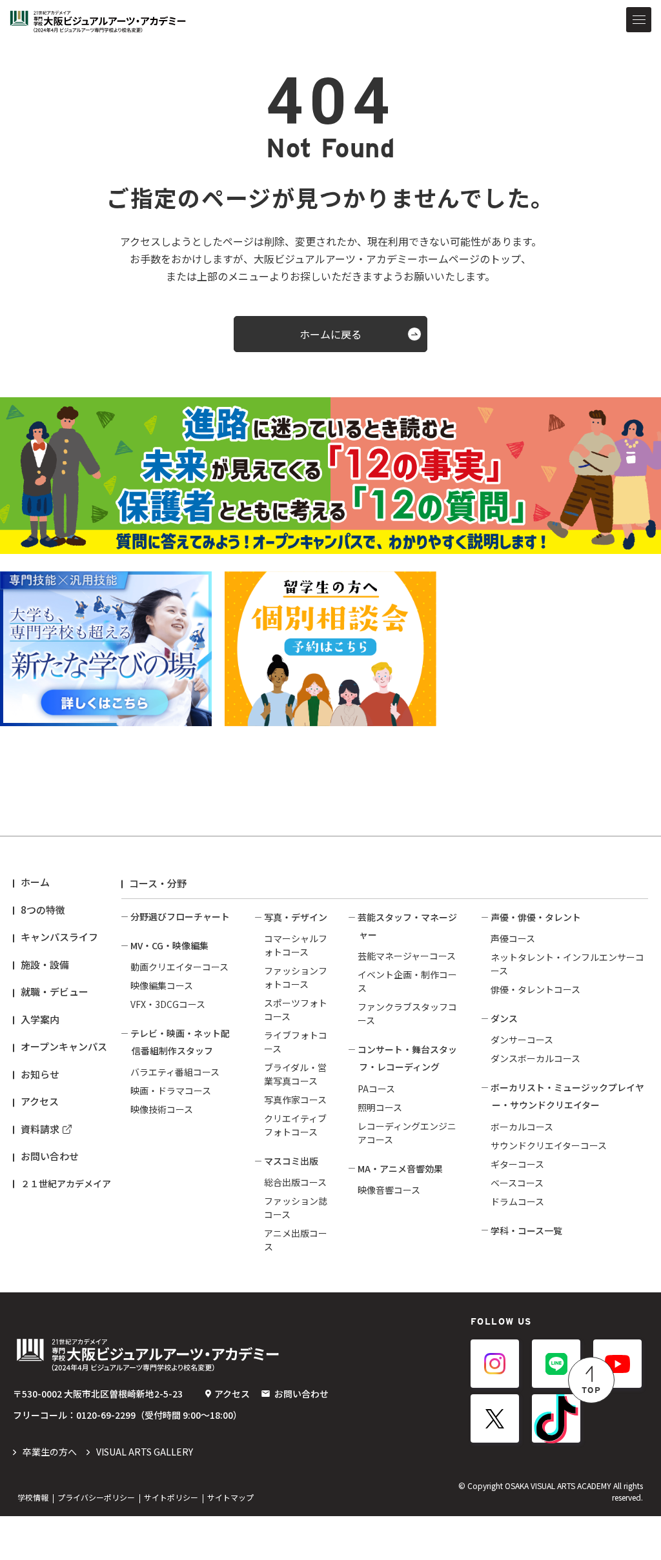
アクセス (40, 1101)
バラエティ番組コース (174, 1071)
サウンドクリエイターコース (549, 1145)
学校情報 (32, 1497)
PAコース (376, 1088)
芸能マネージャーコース (407, 955)
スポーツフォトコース (295, 1009)
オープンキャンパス (64, 1046)
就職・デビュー (54, 991)
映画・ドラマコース (170, 1090)
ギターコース (517, 1164)
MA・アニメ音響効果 (400, 1168)
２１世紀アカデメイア (66, 1183)
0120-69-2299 (106, 1414)
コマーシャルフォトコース (295, 945)
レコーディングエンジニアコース (407, 1133)
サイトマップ (230, 1497)
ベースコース (517, 1182)
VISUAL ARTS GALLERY (144, 1451)
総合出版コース (295, 1182)
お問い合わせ (50, 1156)
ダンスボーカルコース (535, 1058)
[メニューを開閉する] (638, 19)
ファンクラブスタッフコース (407, 1013)
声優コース (513, 938)
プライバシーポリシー (96, 1497)
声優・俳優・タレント (536, 917)
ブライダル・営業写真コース (295, 1074)
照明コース (380, 1107)
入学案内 (40, 1019)
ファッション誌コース (295, 1207)
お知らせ (40, 1074)
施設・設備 (45, 964)
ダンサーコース (522, 1039)
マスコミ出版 (291, 1160)
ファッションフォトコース (295, 977)
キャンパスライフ (59, 936)
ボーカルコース (522, 1126)
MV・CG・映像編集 (169, 945)
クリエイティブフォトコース (295, 1125)
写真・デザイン (295, 917)
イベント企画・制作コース (407, 981)
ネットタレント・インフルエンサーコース (567, 964)
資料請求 (40, 1129)
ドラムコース (517, 1201)
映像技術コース (161, 1109)
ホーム (35, 882)
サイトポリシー (171, 1497)
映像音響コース (389, 1189)
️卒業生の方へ (50, 1451)
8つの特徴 (43, 909)
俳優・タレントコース (535, 989)
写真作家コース (295, 1099)
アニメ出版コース (295, 1240)
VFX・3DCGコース (167, 1004)
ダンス (504, 1018)
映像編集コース (161, 985)
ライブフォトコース (295, 1042)
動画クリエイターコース (179, 966)
